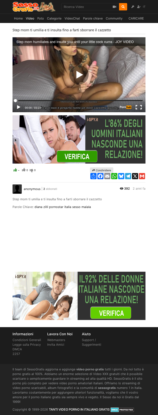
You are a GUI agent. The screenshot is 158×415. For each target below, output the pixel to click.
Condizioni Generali (27, 340)
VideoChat (72, 18)
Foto (40, 18)
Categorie (54, 18)
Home (18, 18)
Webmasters (56, 340)
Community (114, 18)
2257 (16, 354)
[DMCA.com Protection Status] (122, 409)
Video (30, 18)
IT (144, 6)
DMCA (17, 349)
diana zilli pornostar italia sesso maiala (62, 207)
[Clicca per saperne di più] (79, 139)
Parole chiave (93, 18)
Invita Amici (55, 344)
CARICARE (136, 18)
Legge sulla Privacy (27, 344)
